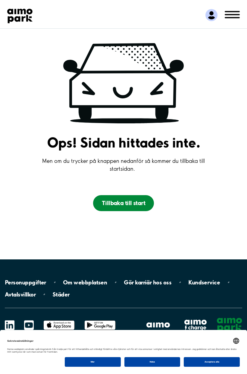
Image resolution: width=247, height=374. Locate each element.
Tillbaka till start (123, 203)
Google (100, 320)
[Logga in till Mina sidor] (211, 15)
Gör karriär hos (147, 282)
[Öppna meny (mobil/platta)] (232, 14)
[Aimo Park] (20, 14)
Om (85, 282)
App (59, 320)
